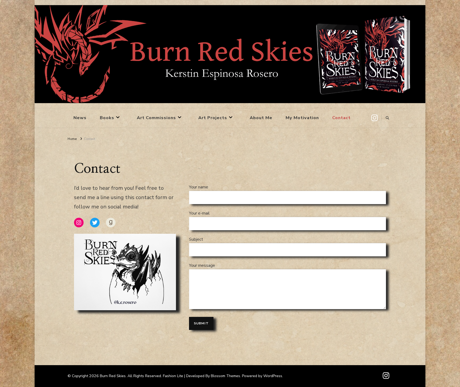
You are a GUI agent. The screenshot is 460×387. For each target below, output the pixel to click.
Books (107, 118)
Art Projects (212, 118)
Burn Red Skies (113, 375)
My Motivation (302, 118)
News (80, 118)
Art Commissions (156, 118)
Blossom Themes (225, 375)
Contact (341, 118)
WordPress (272, 375)
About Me (261, 118)
